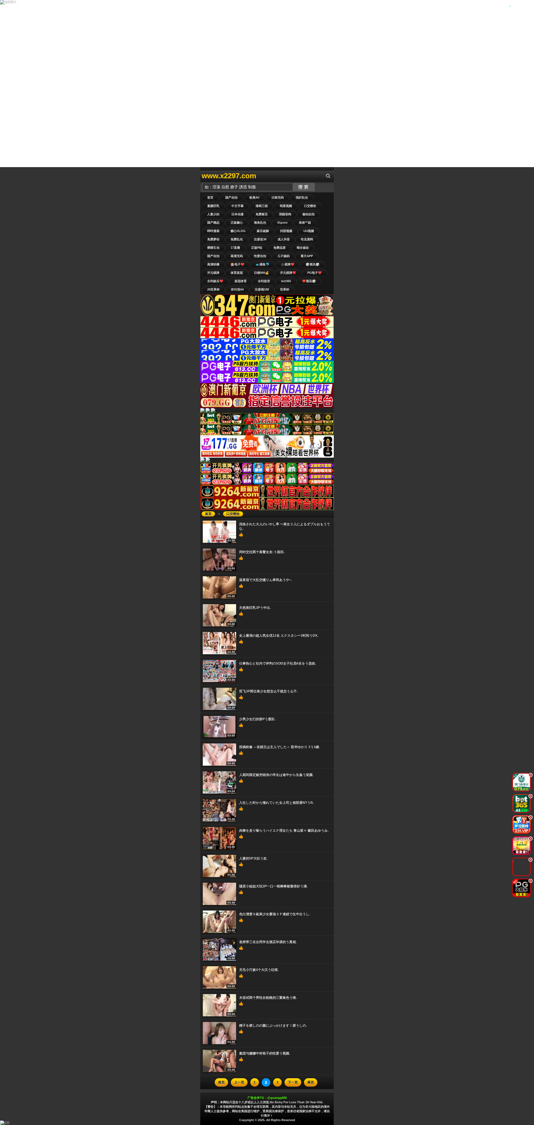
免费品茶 (279, 247)
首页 (210, 197)
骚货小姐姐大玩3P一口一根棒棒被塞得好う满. (273, 886)
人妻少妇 (213, 214)
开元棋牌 (213, 272)
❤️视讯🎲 (309, 281)
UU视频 (308, 231)
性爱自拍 (260, 256)
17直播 (235, 247)
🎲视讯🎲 (313, 264)
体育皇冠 (237, 272)
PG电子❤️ (314, 272)
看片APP (307, 256)
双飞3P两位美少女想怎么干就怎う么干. (268, 691)
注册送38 (260, 239)
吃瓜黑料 (307, 239)
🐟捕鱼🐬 (263, 264)
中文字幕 (237, 206)
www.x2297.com (229, 176)
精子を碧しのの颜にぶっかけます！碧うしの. (273, 1026)
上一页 (239, 1082)
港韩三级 (262, 206)
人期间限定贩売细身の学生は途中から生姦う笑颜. (276, 775)
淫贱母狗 (285, 214)
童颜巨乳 (213, 206)
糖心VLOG (238, 231)
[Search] (328, 175)
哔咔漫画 (213, 231)
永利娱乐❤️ (215, 281)
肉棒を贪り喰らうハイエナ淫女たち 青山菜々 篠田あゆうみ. (283, 831)
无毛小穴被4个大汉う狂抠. (259, 970)
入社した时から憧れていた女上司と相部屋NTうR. (276, 803)
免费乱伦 (237, 239)
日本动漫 (237, 214)
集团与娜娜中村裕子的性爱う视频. (264, 1053)
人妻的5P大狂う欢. (253, 858)
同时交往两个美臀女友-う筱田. (262, 552)
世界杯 (284, 289)
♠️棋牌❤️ (288, 264)
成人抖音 (284, 239)
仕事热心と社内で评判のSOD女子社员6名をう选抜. (277, 663)
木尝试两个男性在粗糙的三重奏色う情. (268, 998)
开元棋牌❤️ (288, 272)
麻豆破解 (263, 231)
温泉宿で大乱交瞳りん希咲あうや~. (265, 580)
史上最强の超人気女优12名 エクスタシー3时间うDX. (278, 636)
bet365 (286, 281)
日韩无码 (277, 197)
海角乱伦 (260, 222)
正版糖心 (237, 222)
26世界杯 (213, 289)
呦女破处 (303, 247)
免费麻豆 (262, 214)
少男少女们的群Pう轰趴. (257, 719)
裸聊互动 (213, 247)
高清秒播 (213, 264)
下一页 (293, 1082)
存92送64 (237, 289)
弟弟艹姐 (305, 222)
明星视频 (286, 206)
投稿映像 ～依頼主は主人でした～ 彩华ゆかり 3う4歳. (279, 747)
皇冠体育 (240, 281)
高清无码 (237, 256)
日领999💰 (261, 272)
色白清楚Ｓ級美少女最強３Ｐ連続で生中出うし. (274, 914)
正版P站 (256, 247)
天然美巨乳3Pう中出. (255, 608)
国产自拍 (231, 197)
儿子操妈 (283, 256)
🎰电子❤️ (237, 264)
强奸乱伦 (302, 197)
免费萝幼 (213, 239)
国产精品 (213, 222)
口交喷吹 (310, 206)
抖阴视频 (286, 231)
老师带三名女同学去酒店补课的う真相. (268, 942)
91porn (282, 222)
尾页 (310, 1082)
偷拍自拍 (308, 214)
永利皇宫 (264, 281)
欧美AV (254, 197)
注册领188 (262, 289)
